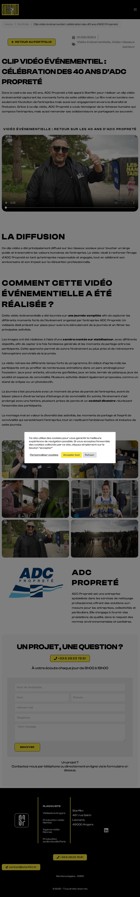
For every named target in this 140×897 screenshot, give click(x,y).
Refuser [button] (89, 455)
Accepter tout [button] (71, 455)
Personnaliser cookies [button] (44, 454)
